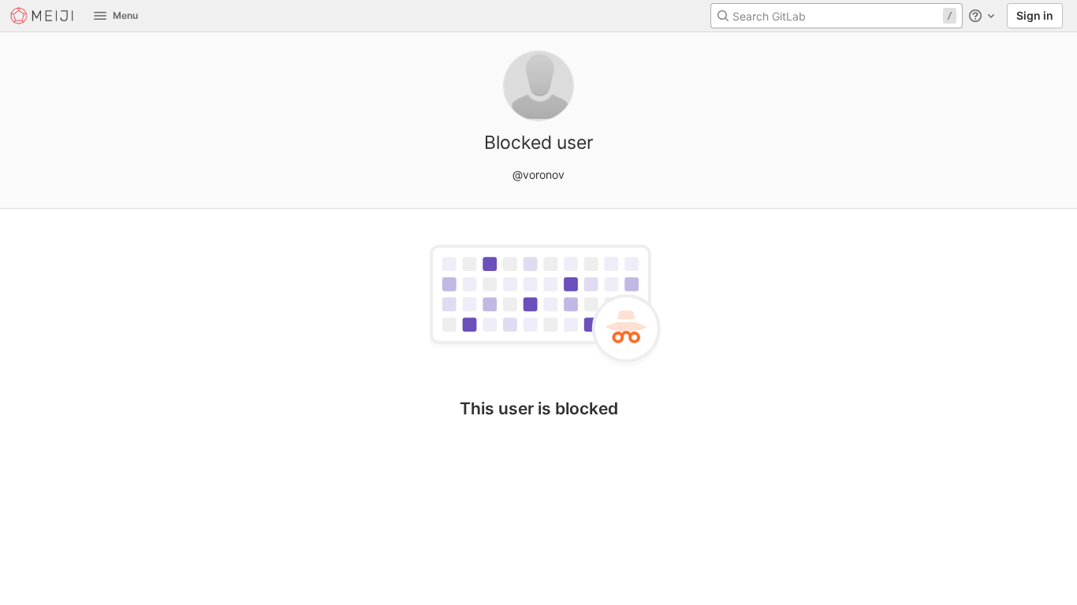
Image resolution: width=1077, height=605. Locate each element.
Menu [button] (125, 15)
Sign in (1034, 15)
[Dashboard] (42, 15)
